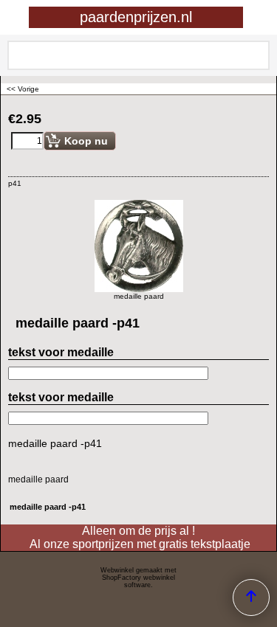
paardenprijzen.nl (136, 17)
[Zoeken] (255, 55)
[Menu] (15, 19)
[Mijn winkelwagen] (252, 17)
